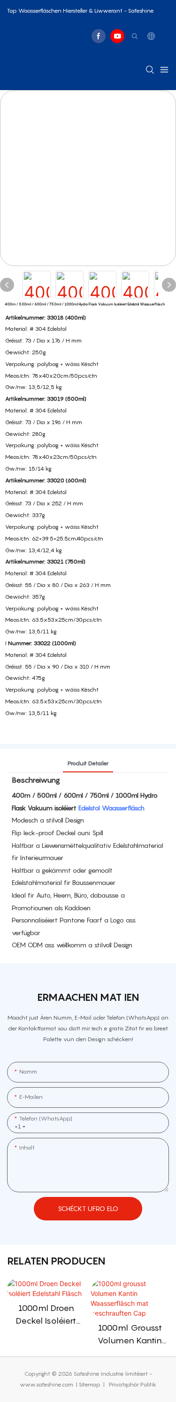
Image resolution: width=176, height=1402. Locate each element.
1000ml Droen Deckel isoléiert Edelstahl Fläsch (46, 1315)
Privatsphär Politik (131, 1384)
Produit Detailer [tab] (88, 763)
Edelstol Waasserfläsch (111, 808)
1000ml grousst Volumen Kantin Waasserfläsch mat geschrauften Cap (129, 1335)
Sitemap (90, 1384)
